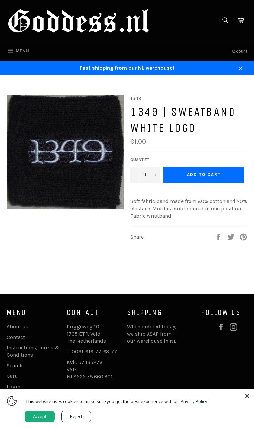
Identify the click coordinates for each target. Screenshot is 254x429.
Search (14, 365)
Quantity (139, 159)
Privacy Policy (194, 401)
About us (17, 326)
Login (13, 386)
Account (239, 51)
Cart (12, 376)
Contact (16, 337)
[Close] (247, 396)
